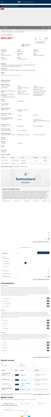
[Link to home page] (19, 2)
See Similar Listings (40, 42)
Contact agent (4, 27)
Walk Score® (28, 247)
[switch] (42, 27)
